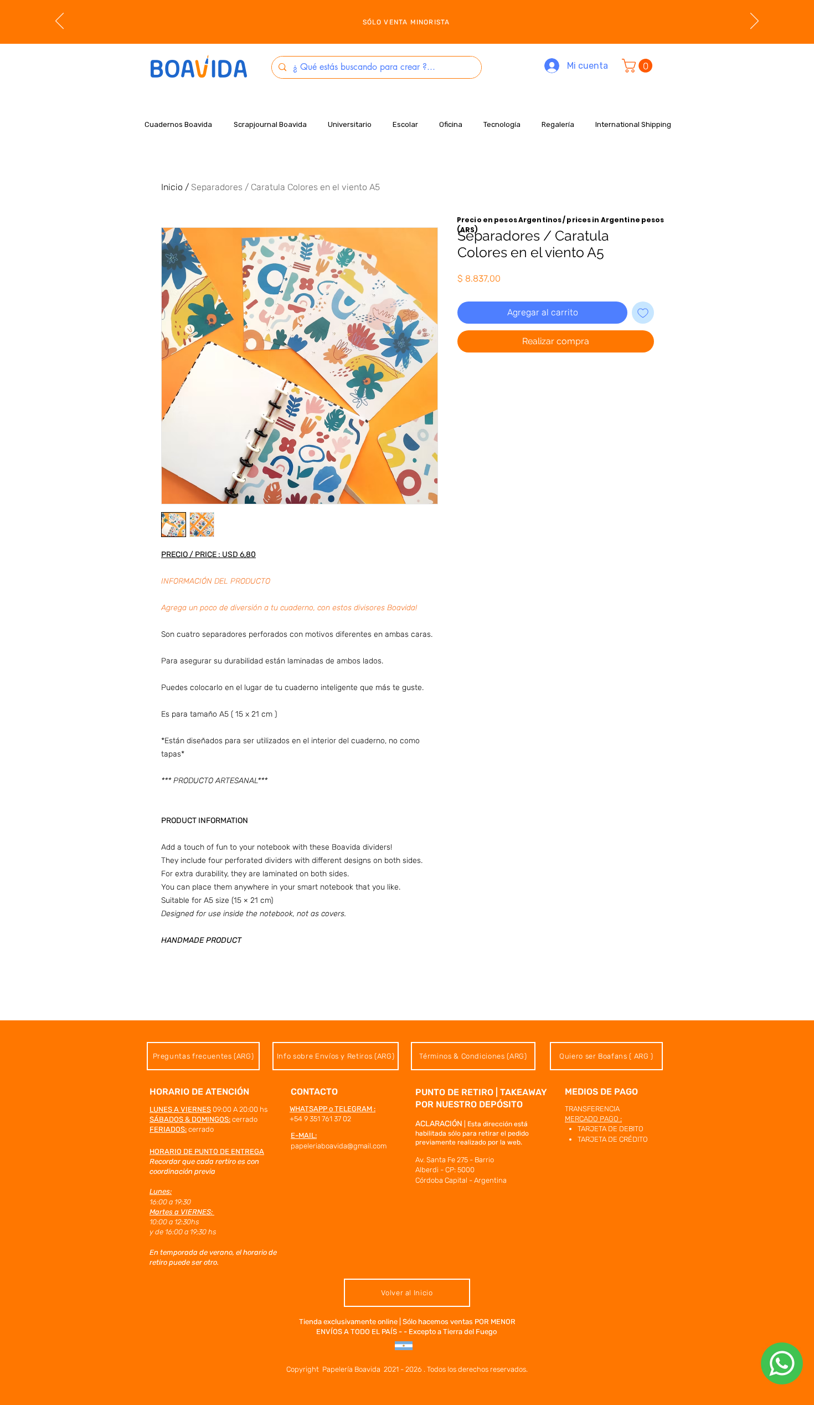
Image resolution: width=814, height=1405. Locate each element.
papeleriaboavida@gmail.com (339, 1146)
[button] (639, 66)
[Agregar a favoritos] (643, 313)
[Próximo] (754, 21)
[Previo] (59, 21)
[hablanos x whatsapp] (782, 1363)
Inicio (172, 187)
